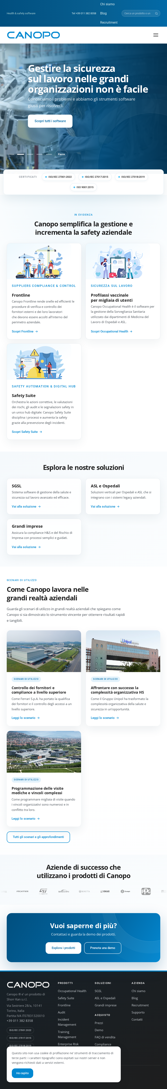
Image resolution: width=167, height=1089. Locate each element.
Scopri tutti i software (50, 121)
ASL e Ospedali (105, 998)
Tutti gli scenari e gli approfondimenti (38, 837)
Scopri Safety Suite (25, 432)
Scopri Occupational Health (109, 331)
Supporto (138, 1012)
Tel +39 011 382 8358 (84, 13)
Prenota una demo (102, 948)
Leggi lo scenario (23, 718)
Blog (103, 13)
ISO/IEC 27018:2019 (133, 176)
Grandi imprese (105, 1005)
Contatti (137, 1019)
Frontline (64, 1005)
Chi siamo (107, 4)
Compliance (103, 1044)
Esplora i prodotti (63, 948)
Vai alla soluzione (24, 506)
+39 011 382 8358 (20, 1021)
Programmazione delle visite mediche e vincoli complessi (38, 790)
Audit (61, 1012)
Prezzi (99, 1023)
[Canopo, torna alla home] (33, 35)
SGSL (98, 991)
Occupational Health (72, 991)
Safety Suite (66, 998)
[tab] (11, 154)
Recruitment (109, 22)
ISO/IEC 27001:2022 (60, 176)
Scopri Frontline (22, 331)
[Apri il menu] (155, 35)
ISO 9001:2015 (85, 187)
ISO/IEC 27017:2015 (96, 176)
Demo (99, 1030)
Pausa (61, 154)
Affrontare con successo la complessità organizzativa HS (117, 690)
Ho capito (22, 1073)
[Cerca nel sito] (156, 13)
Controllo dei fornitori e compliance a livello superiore (39, 690)
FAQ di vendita (105, 1037)
